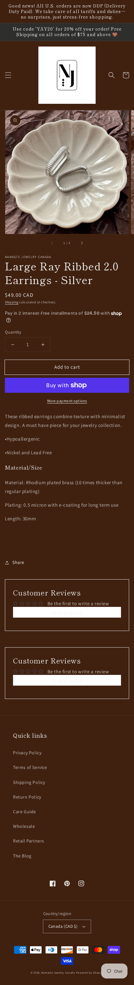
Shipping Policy (29, 782)
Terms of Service (30, 767)
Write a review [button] (67, 612)
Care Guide (24, 811)
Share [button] (18, 562)
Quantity (13, 332)
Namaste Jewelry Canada (58, 972)
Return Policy (27, 797)
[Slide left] (52, 243)
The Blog (22, 856)
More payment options (67, 400)
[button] (8, 75)
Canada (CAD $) (63, 926)
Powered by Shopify (90, 972)
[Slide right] (81, 243)
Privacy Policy (27, 753)
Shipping (12, 302)
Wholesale (24, 826)
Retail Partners (28, 841)
